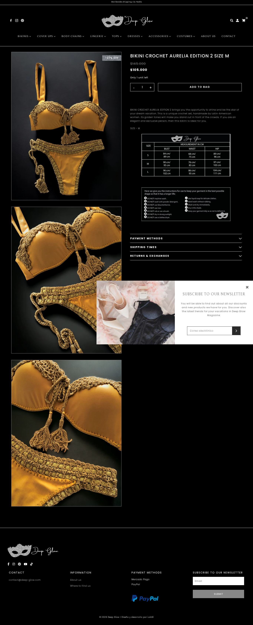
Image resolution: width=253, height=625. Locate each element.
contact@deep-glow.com (25, 579)
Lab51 (151, 617)
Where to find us (80, 585)
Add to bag (200, 87)
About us (75, 579)
